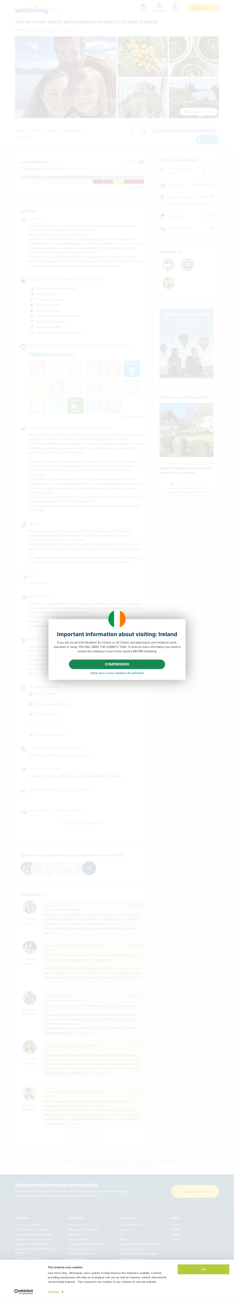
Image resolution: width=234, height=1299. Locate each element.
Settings (53, 1291)
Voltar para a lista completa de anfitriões (117, 673)
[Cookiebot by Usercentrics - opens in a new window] (24, 1292)
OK (203, 1269)
